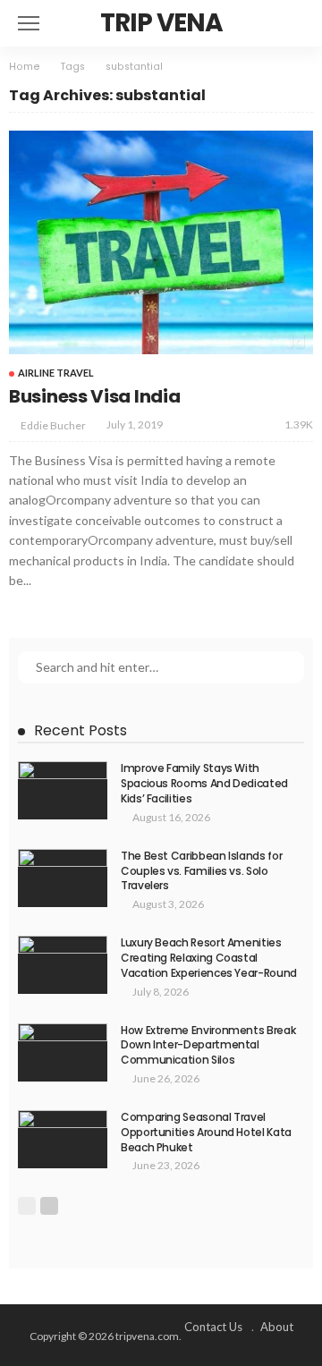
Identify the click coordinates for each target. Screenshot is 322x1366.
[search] (290, 23)
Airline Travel (56, 373)
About (276, 1326)
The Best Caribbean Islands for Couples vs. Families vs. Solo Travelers (201, 871)
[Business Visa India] (161, 242)
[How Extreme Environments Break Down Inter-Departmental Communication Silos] (62, 1052)
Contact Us (213, 1326)
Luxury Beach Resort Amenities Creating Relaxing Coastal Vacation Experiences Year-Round (209, 957)
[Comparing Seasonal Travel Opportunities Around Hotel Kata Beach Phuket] (62, 1139)
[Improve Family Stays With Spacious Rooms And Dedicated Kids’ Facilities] (62, 790)
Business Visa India (94, 396)
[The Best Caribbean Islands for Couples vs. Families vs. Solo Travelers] (62, 878)
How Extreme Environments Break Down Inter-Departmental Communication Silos (208, 1045)
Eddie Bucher (53, 425)
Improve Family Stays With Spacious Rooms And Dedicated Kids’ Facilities (204, 783)
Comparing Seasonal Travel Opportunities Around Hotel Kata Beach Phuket (206, 1132)
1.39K (298, 424)
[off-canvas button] (28, 23)
